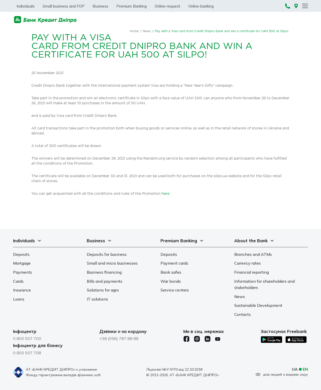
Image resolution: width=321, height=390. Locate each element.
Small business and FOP (64, 6)
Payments (22, 272)
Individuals (26, 6)
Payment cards (174, 263)
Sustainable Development (258, 305)
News (147, 31)
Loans (18, 299)
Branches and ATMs (253, 254)
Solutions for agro (103, 289)
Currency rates (247, 263)
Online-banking (201, 6)
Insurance (22, 289)
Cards (18, 281)
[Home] (45, 19)
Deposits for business (107, 254)
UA (295, 369)
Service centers (174, 289)
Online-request (167, 6)
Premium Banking (131, 6)
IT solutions (97, 299)
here (165, 193)
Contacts (242, 314)
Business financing (104, 272)
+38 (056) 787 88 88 (118, 338)
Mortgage (22, 263)
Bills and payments (104, 281)
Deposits (21, 254)
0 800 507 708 (27, 352)
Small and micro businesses (112, 263)
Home (134, 31)
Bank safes (170, 272)
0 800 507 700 (27, 338)
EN (305, 369)
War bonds (170, 281)
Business (100, 6)
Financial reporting (251, 272)
